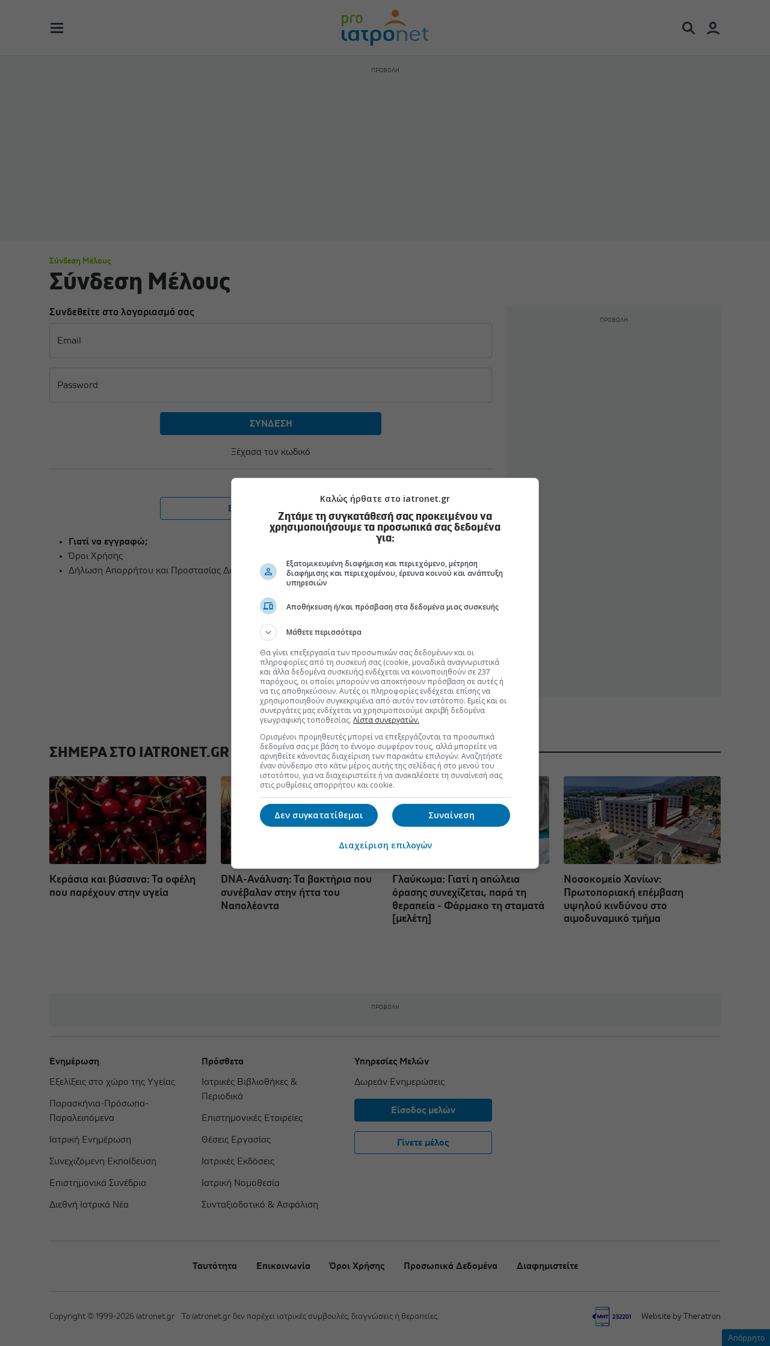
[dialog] (385, 673)
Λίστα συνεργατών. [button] (386, 720)
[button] (385, 632)
